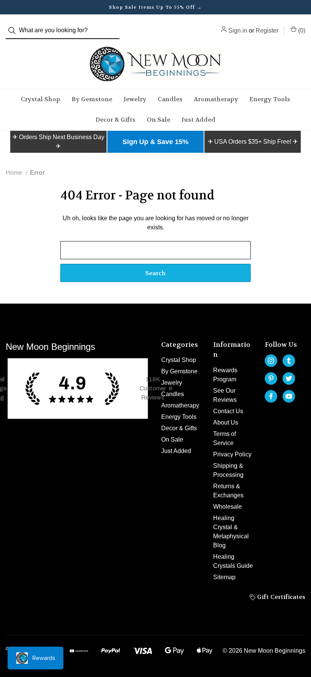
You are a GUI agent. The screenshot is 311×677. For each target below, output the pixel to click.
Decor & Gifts (115, 120)
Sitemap (224, 577)
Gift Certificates (280, 597)
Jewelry (135, 99)
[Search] (14, 30)
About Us (225, 422)
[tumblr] (289, 360)
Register (267, 30)
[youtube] (289, 396)
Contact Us (228, 411)
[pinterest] (271, 378)
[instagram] (271, 360)
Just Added (198, 120)
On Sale (158, 120)
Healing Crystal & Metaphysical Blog (231, 531)
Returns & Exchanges (228, 490)
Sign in (237, 30)
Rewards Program (225, 374)
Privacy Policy (232, 454)
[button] (58, 142)
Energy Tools (270, 99)
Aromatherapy (216, 99)
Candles (170, 99)
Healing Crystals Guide (233, 561)
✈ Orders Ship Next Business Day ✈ (58, 141)
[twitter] (289, 378)
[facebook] (271, 396)
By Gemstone (92, 99)
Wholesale (227, 506)
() (301, 30)
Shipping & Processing (228, 470)
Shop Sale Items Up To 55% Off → (155, 7)
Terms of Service (224, 438)
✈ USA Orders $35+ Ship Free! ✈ (253, 141)
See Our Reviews (225, 395)
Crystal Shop (40, 99)
